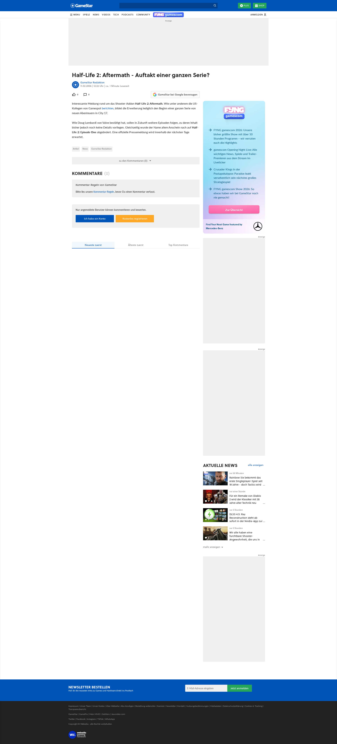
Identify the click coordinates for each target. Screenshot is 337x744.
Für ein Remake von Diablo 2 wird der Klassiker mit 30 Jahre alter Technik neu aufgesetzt (245, 501)
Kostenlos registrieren (135, 218)
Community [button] (143, 14)
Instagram (91, 719)
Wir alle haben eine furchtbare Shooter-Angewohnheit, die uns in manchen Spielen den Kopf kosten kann (245, 539)
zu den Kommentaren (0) (133, 160)
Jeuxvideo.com (118, 714)
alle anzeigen (255, 465)
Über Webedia (112, 706)
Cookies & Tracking (253, 706)
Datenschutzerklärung (233, 706)
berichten (108, 108)
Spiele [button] (86, 14)
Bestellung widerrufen (145, 706)
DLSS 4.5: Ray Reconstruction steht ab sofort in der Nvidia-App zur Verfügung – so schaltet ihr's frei (245, 521)
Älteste (135, 245)
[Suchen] (215, 5)
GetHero (106, 714)
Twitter (71, 719)
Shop (261, 5)
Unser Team (85, 706)
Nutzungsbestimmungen (197, 706)
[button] (74, 14)
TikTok (100, 719)
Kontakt (181, 706)
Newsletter (171, 706)
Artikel (76, 148)
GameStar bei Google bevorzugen (177, 94)
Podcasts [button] (127, 14)
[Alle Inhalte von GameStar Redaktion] (75, 84)
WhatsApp (110, 719)
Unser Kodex (98, 706)
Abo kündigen (127, 706)
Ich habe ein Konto (94, 218)
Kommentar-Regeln (103, 191)
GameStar (73, 714)
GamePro (83, 714)
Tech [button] (116, 14)
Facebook (80, 719)
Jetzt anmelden (240, 688)
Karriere (160, 706)
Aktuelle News (220, 465)
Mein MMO (94, 714)
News (85, 148)
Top (178, 245)
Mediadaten (215, 706)
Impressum (73, 706)
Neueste (93, 245)
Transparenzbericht (77, 709)
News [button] (96, 14)
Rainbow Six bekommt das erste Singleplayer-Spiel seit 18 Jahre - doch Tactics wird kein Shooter (245, 483)
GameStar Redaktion (92, 82)
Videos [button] (106, 14)
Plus (246, 5)
